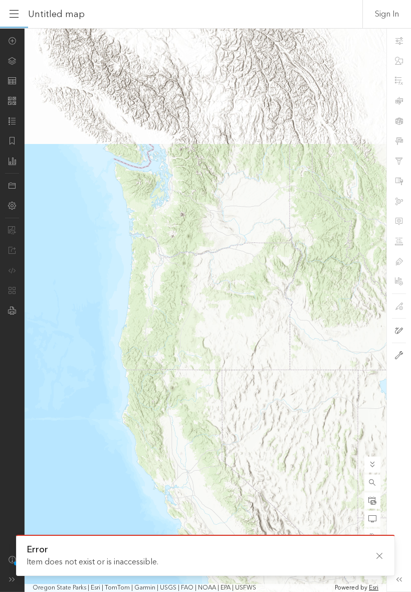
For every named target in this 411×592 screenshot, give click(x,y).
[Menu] (14, 14)
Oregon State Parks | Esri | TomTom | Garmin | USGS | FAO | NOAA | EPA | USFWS (144, 588)
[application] (205, 310)
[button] (372, 483)
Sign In (387, 14)
